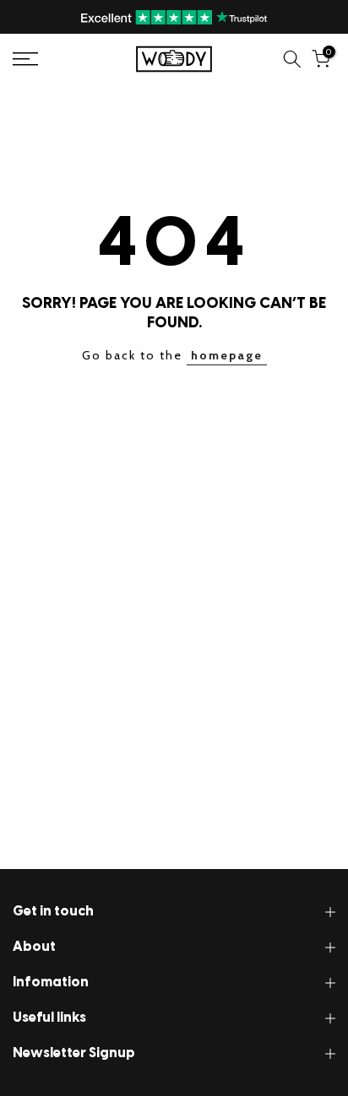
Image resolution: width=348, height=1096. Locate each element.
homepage (227, 355)
